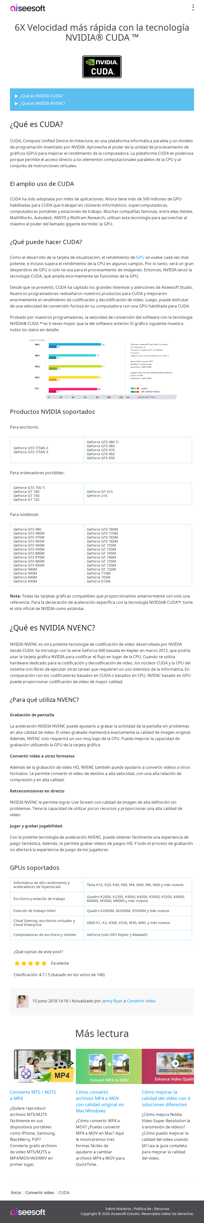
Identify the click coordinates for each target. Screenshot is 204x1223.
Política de (142, 1208)
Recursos (161, 1208)
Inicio (16, 1192)
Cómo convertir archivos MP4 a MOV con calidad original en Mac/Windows (100, 1101)
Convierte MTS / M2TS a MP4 (33, 1095)
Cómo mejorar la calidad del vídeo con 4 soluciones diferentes (166, 1098)
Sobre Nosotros (118, 1208)
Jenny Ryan (112, 1001)
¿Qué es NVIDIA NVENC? (42, 103)
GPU (140, 257)
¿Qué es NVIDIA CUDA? (41, 96)
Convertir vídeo (141, 1001)
